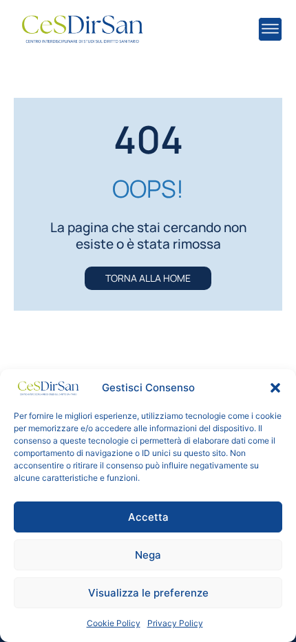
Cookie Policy (113, 623)
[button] (275, 388)
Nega (148, 554)
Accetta (148, 517)
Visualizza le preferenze (148, 592)
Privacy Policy (175, 623)
